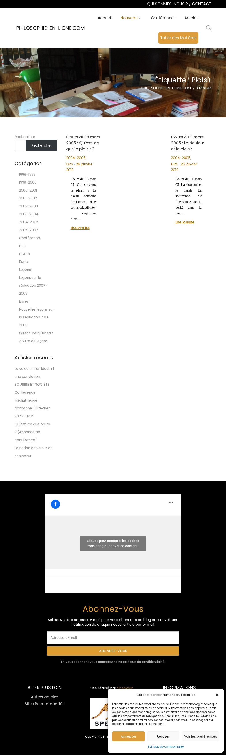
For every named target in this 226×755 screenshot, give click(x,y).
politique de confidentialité (143, 662)
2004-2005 (76, 157)
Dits (69, 164)
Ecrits (24, 261)
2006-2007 (28, 229)
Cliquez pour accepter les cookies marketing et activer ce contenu (113, 543)
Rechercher (25, 136)
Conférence (29, 237)
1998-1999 (27, 174)
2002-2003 (28, 206)
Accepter (128, 736)
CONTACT (201, 4)
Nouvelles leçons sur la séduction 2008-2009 (36, 317)
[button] (217, 695)
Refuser (163, 736)
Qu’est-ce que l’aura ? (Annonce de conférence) (32, 432)
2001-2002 (28, 198)
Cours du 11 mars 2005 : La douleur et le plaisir (187, 143)
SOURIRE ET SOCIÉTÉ (32, 384)
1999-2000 (28, 182)
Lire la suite (80, 228)
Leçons (25, 269)
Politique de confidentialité (166, 746)
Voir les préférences (200, 736)
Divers (24, 253)
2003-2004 (28, 214)
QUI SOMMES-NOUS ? (168, 4)
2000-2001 (28, 190)
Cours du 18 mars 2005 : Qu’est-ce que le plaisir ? (83, 143)
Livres (24, 301)
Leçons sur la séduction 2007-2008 (33, 285)
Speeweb (125, 688)
